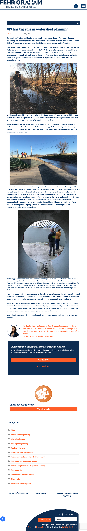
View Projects (43, 409)
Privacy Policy (41, 527)
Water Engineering (18, 439)
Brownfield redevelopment (21, 483)
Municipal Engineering (19, 443)
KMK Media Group (69, 527)
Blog (13, 430)
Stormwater (15, 479)
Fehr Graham (12, 34)
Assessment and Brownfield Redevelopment (28, 457)
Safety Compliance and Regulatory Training (28, 465)
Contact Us (43, 360)
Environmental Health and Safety (24, 461)
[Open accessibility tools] (2, 518)
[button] (78, 23)
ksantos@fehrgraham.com (42, 336)
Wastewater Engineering (20, 434)
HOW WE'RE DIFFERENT (19, 493)
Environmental (16, 470)
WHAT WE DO (41, 493)
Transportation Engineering (22, 452)
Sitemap (31, 527)
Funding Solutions (18, 448)
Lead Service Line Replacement (22, 474)
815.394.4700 (43, 366)
